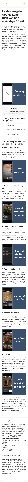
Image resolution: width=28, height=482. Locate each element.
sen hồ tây (5, 461)
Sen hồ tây (16, 29)
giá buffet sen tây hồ (18, 459)
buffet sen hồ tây (6, 459)
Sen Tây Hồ (6, 3)
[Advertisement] (14, 67)
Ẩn (16, 108)
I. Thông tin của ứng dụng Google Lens (13, 111)
